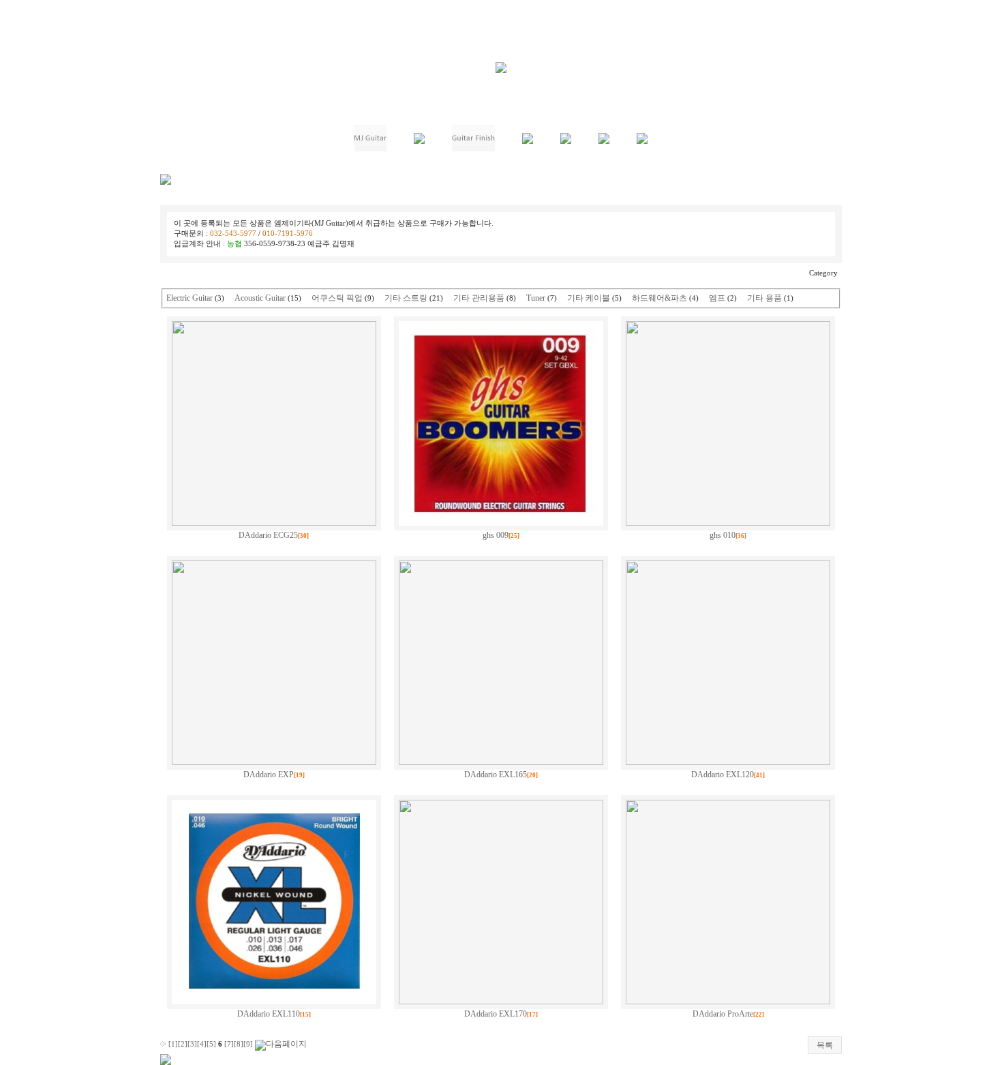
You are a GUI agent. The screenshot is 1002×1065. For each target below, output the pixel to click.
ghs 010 (722, 535)
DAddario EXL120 (722, 774)
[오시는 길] (642, 141)
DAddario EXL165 (495, 774)
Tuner (535, 298)
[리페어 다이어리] (603, 141)
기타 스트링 (405, 298)
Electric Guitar (189, 298)
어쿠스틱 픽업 (337, 298)
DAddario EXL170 (495, 1014)
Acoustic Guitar (260, 298)
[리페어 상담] (565, 141)
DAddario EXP (268, 774)
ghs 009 (495, 535)
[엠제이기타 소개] (370, 148)
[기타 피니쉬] (473, 148)
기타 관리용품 (478, 298)
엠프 (717, 298)
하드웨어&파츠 (659, 298)
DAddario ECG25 (268, 535)
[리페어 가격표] (419, 141)
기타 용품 (764, 298)
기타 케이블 (588, 298)
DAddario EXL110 (268, 1014)
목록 (825, 1045)
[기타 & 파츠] (527, 141)
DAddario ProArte (723, 1014)
